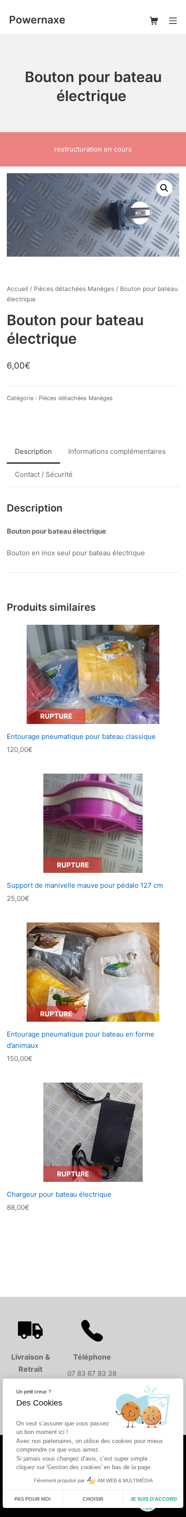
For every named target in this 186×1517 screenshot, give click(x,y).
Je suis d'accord (153, 1499)
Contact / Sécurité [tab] (44, 474)
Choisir (93, 1499)
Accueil (17, 288)
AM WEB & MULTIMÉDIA (125, 1480)
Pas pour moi (32, 1499)
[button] (164, 188)
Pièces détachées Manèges (74, 288)
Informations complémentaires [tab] (117, 451)
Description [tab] (33, 451)
